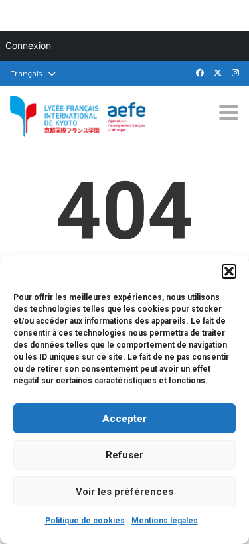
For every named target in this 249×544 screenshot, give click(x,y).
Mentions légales (164, 520)
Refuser (124, 455)
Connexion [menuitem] (28, 45)
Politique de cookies (85, 520)
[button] (229, 271)
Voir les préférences (124, 492)
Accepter (124, 419)
